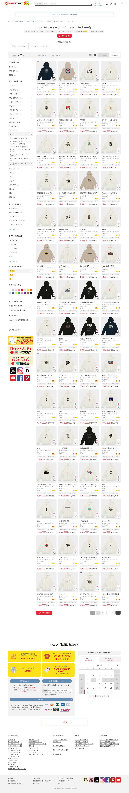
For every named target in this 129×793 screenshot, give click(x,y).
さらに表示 (12, 229)
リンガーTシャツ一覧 (14, 752)
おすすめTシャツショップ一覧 (37, 744)
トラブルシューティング (82, 746)
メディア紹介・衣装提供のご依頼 (109, 744)
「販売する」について (81, 742)
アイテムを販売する (59, 746)
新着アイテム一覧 (34, 740)
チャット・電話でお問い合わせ (109, 740)
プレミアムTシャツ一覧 (15, 744)
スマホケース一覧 (13, 767)
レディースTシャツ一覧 (15, 746)
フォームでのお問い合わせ (107, 742)
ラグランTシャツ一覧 (14, 750)
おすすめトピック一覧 (35, 742)
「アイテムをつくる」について (84, 744)
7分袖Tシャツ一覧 (13, 758)
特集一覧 (31, 746)
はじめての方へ (57, 754)
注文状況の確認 (98, 5)
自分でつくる (57, 742)
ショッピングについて (81, 740)
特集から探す (16, 330)
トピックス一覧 (33, 748)
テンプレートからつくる (60, 740)
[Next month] (117, 665)
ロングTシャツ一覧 (13, 756)
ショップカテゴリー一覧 (36, 754)
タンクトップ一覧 (13, 754)
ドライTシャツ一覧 (13, 742)
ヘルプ (64, 722)
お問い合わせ (103, 736)
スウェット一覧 (12, 760)
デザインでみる (114, 55)
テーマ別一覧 (33, 752)
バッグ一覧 (11, 765)
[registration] (54, 75)
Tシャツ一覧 (11, 740)
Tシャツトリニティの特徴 (60, 750)
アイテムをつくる (58, 736)
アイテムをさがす (13, 736)
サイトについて (79, 748)
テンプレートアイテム (39, 46)
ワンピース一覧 (12, 748)
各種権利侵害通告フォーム (107, 746)
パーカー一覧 (12, 763)
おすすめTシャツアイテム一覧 (17, 769)
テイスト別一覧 (33, 750)
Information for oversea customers (64, 14)
